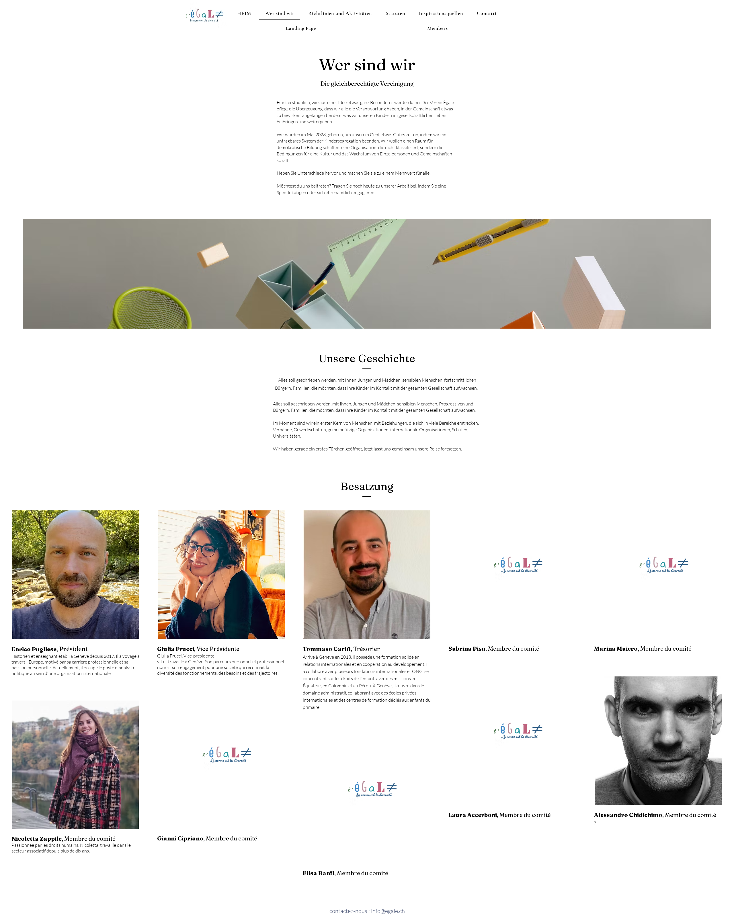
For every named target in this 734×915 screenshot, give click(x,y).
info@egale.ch (388, 910)
